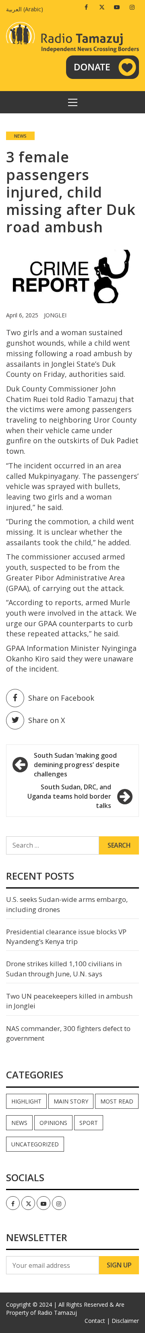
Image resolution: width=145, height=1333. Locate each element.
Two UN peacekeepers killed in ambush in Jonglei (69, 1000)
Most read (116, 1101)
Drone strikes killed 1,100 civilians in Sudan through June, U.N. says (64, 968)
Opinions (53, 1123)
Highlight (26, 1101)
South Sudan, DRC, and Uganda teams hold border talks (69, 796)
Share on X (46, 720)
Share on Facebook (61, 698)
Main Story (71, 1101)
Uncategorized (35, 1144)
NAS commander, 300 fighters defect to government (68, 1033)
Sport (88, 1123)
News (20, 136)
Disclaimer (125, 1320)
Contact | (97, 1320)
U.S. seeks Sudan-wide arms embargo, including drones (67, 904)
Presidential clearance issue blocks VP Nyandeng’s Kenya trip (66, 936)
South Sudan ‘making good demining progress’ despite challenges (77, 764)
